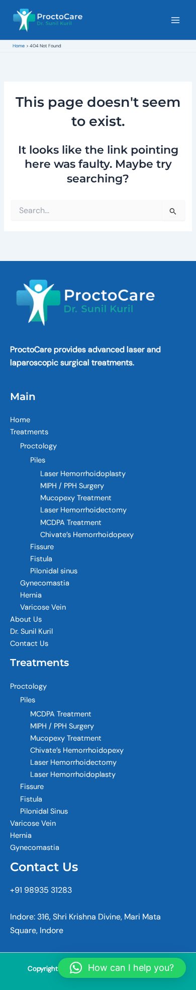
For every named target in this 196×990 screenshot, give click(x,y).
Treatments (29, 432)
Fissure (42, 547)
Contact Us (29, 643)
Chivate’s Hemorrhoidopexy (87, 535)
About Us (26, 619)
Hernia (31, 595)
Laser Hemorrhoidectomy (83, 510)
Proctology (38, 446)
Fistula (41, 559)
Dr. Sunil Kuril (31, 631)
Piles (37, 460)
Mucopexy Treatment (76, 498)
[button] (122, 968)
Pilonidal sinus (53, 571)
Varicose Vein (43, 607)
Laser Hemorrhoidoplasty (83, 474)
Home (20, 420)
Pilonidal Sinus (44, 811)
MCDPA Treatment (71, 522)
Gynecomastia (44, 583)
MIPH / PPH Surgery (72, 486)
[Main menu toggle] (175, 20)
